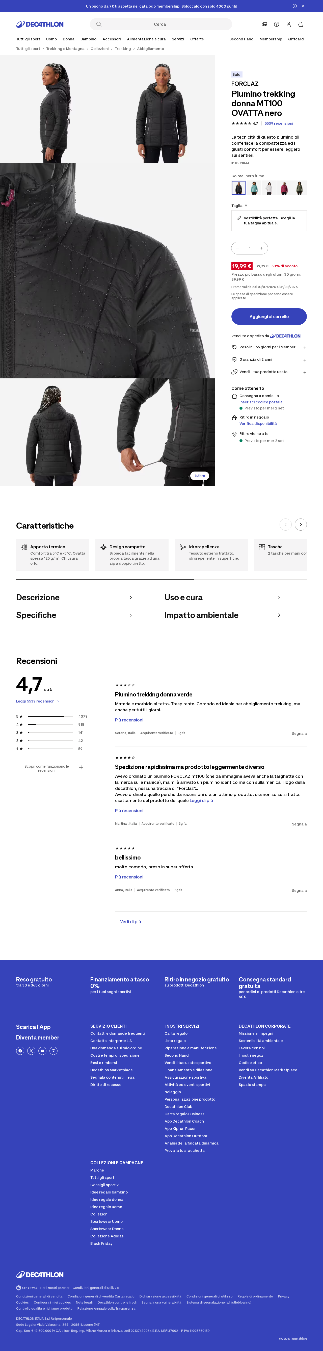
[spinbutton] (250, 248)
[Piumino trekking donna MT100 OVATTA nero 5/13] (162, 432)
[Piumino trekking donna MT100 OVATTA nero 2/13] (54, 109)
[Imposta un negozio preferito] (264, 24)
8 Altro (200, 476)
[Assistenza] (277, 24)
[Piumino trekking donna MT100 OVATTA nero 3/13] (107, 270)
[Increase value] (262, 248)
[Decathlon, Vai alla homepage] (40, 24)
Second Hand (241, 39)
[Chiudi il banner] (303, 6)
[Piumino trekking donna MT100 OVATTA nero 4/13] (54, 432)
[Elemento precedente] (286, 524)
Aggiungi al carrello (269, 316)
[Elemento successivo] (301, 524)
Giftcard (296, 39)
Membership (271, 39)
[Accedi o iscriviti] (289, 24)
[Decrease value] (237, 248)
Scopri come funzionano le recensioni (46, 768)
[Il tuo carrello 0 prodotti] (301, 24)
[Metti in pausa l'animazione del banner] (295, 6)
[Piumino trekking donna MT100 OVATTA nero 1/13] (162, 109)
